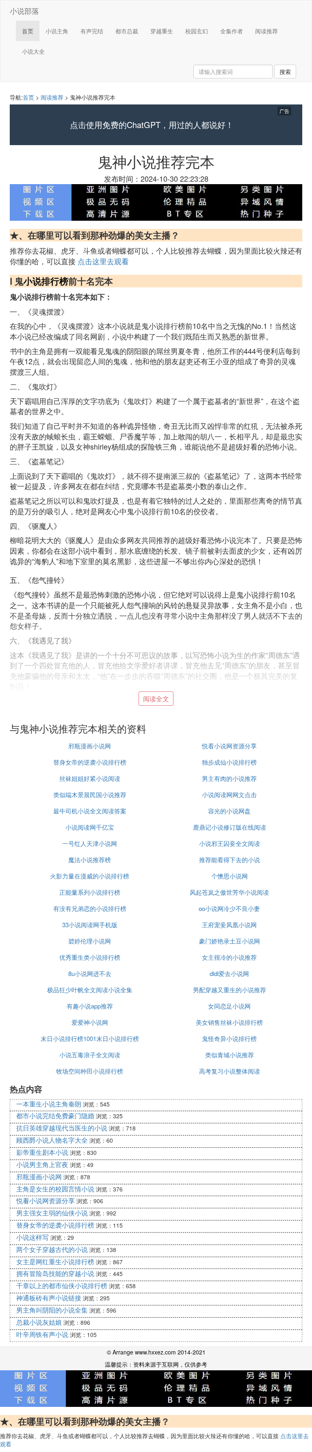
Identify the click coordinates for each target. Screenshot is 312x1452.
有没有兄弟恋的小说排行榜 (89, 908)
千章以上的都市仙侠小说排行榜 (61, 1285)
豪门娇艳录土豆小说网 (229, 941)
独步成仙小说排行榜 (229, 762)
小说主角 (57, 31)
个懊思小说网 (229, 876)
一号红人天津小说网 (89, 843)
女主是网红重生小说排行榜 (55, 1261)
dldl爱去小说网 (229, 973)
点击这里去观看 (103, 261)
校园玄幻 (196, 31)
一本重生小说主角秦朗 (48, 1104)
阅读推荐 (266, 31)
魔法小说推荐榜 (89, 859)
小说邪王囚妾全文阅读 (229, 843)
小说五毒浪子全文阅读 (89, 1054)
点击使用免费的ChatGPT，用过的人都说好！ (152, 124)
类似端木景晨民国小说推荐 (89, 794)
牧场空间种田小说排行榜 (89, 1071)
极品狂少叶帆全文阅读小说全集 (89, 989)
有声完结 (91, 31)
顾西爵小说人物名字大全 (52, 1140)
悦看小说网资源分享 (229, 745)
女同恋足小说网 (229, 1006)
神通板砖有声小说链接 (48, 1297)
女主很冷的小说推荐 (229, 957)
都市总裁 (126, 31)
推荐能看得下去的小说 (229, 859)
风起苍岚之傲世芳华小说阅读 (229, 892)
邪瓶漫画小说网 (89, 745)
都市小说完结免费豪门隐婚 (55, 1115)
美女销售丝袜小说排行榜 (229, 1022)
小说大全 (33, 51)
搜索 (285, 71)
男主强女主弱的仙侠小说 (52, 1212)
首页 (27, 31)
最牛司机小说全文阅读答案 (89, 810)
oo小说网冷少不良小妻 (229, 908)
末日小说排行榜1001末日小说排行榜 (90, 1038)
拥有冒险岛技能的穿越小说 (55, 1273)
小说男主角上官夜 (42, 1164)
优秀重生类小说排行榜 (89, 957)
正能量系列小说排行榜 (89, 892)
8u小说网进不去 (89, 973)
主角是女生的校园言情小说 (55, 1188)
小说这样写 (32, 1237)
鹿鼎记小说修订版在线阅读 (229, 827)
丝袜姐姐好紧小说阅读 (89, 778)
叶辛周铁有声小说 (42, 1334)
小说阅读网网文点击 (229, 794)
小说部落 (24, 10)
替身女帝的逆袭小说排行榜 (89, 762)
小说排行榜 (46, 280)
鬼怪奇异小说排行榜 (229, 1038)
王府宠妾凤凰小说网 (229, 924)
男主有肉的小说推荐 (229, 778)
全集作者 (231, 31)
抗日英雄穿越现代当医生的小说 (61, 1127)
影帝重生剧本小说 (42, 1152)
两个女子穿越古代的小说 (52, 1249)
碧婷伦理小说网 (89, 941)
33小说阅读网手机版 (89, 924)
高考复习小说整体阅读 (229, 1071)
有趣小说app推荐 (90, 1006)
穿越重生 (161, 31)
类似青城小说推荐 (229, 1054)
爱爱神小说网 (90, 1022)
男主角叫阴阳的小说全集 (52, 1310)
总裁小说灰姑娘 (39, 1322)
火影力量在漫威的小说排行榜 (89, 876)
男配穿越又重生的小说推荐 (229, 989)
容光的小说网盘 (229, 810)
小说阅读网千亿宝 (89, 827)
